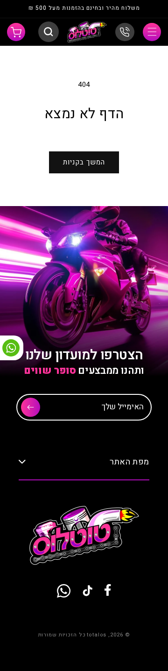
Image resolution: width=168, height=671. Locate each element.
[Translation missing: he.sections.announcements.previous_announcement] (143, 9)
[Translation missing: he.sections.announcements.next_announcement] (24, 9)
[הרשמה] (30, 407)
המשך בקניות (84, 162)
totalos (96, 635)
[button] (152, 32)
